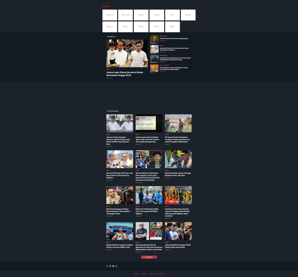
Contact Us (151, 273)
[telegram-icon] (113, 266)
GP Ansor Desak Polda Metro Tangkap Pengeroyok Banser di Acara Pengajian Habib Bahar (177, 139)
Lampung (166, 65)
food (161, 65)
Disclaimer (143, 273)
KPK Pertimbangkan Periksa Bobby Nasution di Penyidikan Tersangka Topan (118, 211)
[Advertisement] (149, 96)
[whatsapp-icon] (116, 266)
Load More (149, 257)
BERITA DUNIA (163, 36)
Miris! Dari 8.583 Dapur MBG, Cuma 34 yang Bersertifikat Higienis (147, 211)
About (136, 273)
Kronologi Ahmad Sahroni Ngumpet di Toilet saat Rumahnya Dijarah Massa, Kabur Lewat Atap (149, 247)
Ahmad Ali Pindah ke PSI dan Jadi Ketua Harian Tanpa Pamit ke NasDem (119, 175)
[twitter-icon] (107, 266)
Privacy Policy (159, 273)
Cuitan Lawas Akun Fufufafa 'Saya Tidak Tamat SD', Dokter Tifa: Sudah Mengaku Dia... (147, 139)
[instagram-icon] (110, 266)
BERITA (108, 69)
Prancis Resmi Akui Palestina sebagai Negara (174, 38)
